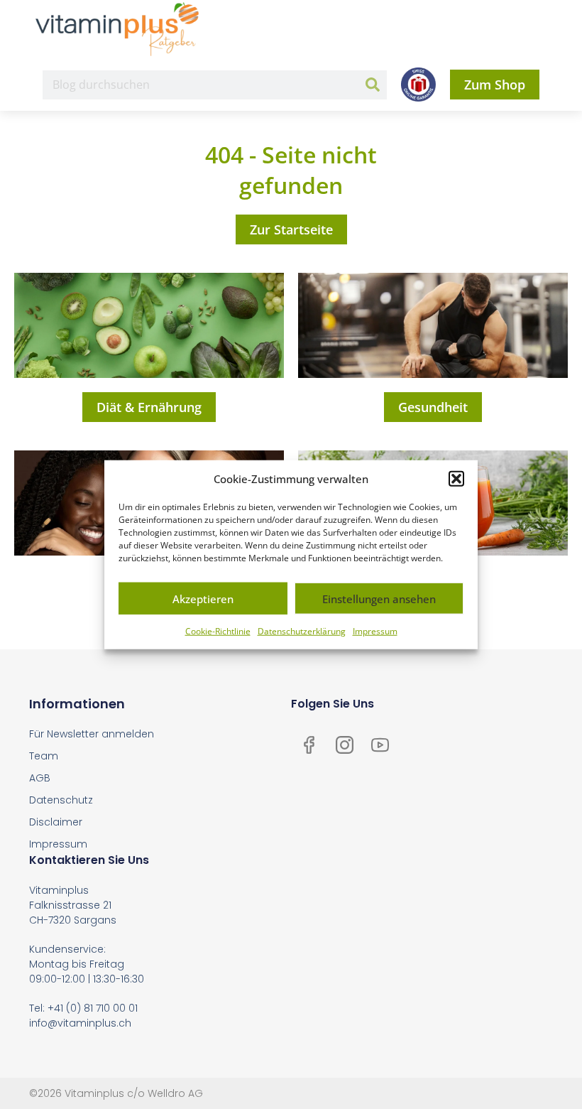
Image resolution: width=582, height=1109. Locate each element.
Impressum (375, 631)
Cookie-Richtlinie (218, 631)
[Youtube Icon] (379, 744)
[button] (456, 479)
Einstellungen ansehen (379, 598)
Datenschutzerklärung (302, 631)
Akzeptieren (203, 598)
